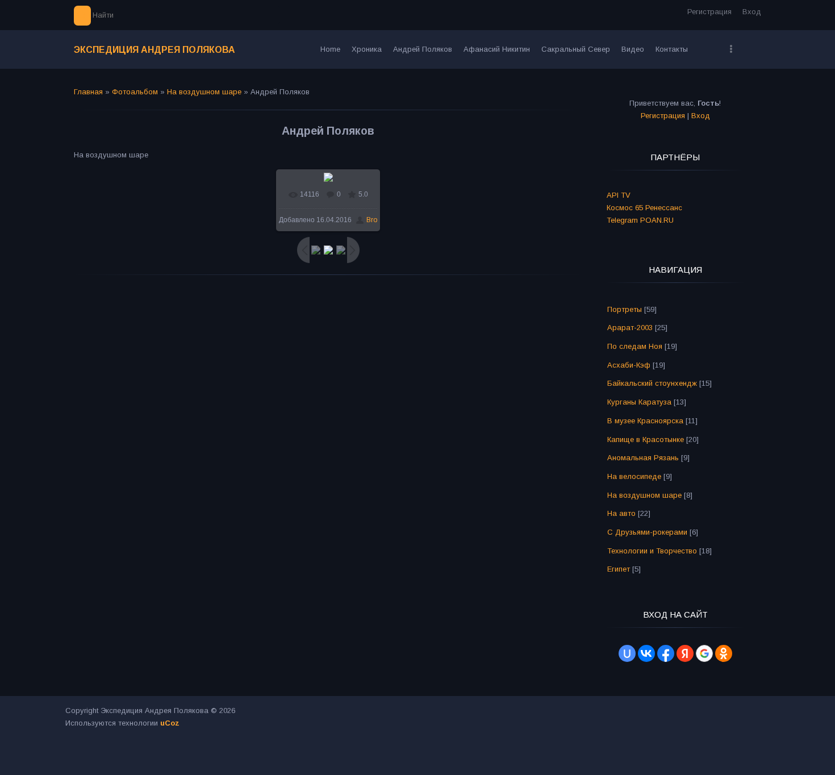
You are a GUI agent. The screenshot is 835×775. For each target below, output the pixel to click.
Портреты (624, 309)
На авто (621, 513)
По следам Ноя (634, 346)
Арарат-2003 (630, 327)
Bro (371, 220)
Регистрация (709, 11)
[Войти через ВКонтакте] (646, 653)
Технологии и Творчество (652, 551)
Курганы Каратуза (639, 402)
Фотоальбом (135, 92)
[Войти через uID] (627, 653)
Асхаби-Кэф (628, 365)
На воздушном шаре (204, 92)
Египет (618, 569)
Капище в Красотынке (645, 439)
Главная (88, 92)
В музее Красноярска (645, 420)
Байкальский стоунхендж (652, 383)
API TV (619, 195)
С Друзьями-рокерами (647, 532)
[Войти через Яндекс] (685, 653)
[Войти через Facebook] (665, 653)
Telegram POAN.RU (640, 220)
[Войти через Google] (704, 653)
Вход (751, 11)
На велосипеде (634, 476)
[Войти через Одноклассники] (723, 653)
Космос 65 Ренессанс (644, 207)
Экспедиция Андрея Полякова (154, 50)
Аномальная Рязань (643, 457)
